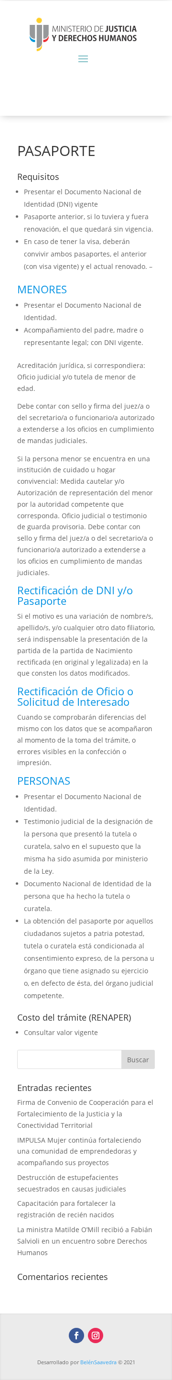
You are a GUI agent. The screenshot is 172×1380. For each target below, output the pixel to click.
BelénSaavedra (98, 1362)
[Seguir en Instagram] (95, 1335)
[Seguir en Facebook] (76, 1335)
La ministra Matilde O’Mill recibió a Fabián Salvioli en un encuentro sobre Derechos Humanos (84, 1241)
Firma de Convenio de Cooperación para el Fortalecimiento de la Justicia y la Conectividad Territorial (85, 1114)
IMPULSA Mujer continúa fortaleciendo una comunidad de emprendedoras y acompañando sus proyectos (79, 1151)
